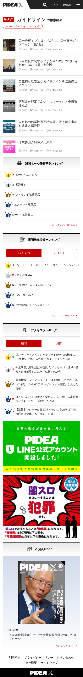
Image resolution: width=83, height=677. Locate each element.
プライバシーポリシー (38, 657)
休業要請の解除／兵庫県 (36, 142)
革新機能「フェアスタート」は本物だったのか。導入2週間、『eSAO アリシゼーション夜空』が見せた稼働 (47, 384)
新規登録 (67, 4)
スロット (59, 253)
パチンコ (24, 253)
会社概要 (31, 662)
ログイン (53, 4)
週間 (24, 343)
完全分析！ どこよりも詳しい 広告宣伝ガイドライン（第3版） (49, 42)
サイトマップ (49, 662)
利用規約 (14, 657)
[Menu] (77, 4)
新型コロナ (38, 131)
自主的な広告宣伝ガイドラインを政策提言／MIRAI (48, 83)
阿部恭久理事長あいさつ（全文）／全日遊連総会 (48, 103)
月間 (59, 343)
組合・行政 (38, 49)
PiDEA (24, 49)
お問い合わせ (65, 657)
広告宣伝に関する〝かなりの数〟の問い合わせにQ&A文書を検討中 (48, 62)
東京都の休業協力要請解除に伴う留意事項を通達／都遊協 (48, 123)
